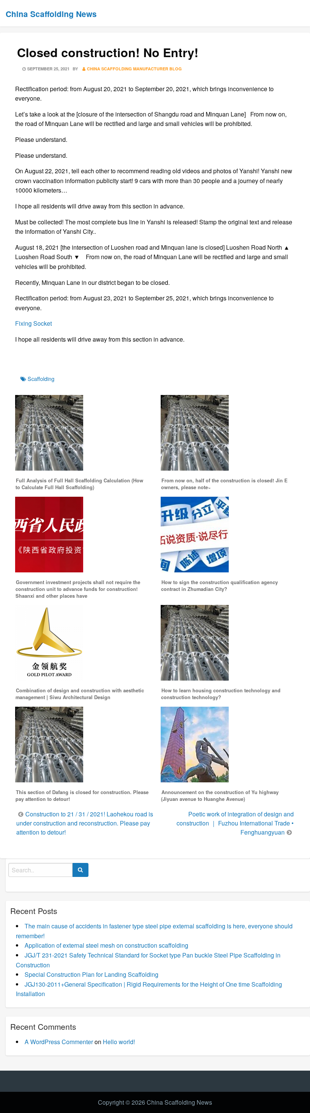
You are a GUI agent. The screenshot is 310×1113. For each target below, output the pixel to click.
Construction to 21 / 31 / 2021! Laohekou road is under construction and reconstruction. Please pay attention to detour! (84, 823)
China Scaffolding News (51, 13)
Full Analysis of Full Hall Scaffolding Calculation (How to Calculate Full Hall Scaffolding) (79, 484)
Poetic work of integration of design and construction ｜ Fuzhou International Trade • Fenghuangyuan (235, 823)
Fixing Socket (33, 323)
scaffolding (41, 378)
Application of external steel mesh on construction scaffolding (106, 945)
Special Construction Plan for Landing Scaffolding (91, 974)
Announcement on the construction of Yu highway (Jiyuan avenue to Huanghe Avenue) (220, 795)
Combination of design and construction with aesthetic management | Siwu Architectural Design (80, 694)
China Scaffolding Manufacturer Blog (134, 69)
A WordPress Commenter (59, 1041)
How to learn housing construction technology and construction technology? (221, 694)
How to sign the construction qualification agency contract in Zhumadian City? (219, 585)
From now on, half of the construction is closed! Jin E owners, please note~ (224, 484)
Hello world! (119, 1041)
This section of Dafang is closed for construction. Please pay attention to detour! (82, 795)
